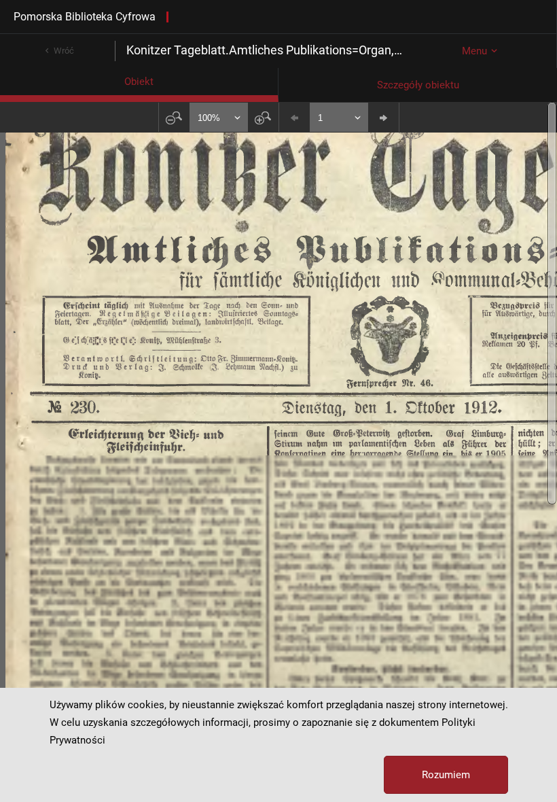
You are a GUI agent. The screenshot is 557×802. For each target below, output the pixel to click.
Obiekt (139, 81)
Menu (474, 51)
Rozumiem (446, 775)
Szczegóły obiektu (418, 85)
